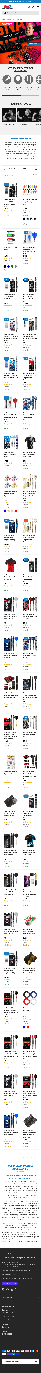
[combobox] (20, 13)
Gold (8, 510)
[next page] (35, 1157)
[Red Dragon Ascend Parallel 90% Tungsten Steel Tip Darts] (11, 840)
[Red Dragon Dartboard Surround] (30, 998)
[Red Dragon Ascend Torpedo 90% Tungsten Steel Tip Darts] (11, 880)
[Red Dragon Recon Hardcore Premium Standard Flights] (11, 801)
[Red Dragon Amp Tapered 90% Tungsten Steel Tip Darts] (11, 643)
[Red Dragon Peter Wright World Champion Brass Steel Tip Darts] (30, 880)
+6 (5, 270)
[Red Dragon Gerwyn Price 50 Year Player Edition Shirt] (30, 840)
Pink (12, 510)
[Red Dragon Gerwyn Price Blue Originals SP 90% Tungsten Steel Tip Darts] (11, 363)
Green (12, 266)
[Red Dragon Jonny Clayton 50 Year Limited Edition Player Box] (30, 761)
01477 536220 (7, 1334)
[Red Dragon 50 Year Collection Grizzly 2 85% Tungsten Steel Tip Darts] (30, 1042)
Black (24, 219)
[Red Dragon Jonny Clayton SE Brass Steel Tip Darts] (30, 604)
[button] (33, 7)
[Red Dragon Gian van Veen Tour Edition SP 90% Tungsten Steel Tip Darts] (30, 324)
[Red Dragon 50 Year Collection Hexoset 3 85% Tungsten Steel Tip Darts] (11, 998)
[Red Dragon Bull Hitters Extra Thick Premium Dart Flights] (30, 919)
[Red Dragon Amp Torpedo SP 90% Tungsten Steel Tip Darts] (11, 525)
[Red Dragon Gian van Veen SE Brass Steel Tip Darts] (30, 722)
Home (3, 19)
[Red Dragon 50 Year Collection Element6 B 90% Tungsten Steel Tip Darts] (11, 1042)
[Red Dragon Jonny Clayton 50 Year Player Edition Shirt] (11, 565)
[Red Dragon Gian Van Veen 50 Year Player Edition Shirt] (30, 442)
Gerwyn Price (20, 1186)
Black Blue (27, 219)
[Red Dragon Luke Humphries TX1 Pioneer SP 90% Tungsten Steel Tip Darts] (11, 324)
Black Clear (31, 219)
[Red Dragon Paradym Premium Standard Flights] (11, 481)
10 (32, 1157)
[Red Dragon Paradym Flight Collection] (11, 761)
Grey (15, 266)
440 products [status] (8, 175)
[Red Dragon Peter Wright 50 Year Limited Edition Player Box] (11, 683)
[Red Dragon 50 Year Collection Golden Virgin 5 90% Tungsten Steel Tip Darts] (11, 722)
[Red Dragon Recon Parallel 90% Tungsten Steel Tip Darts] (11, 1081)
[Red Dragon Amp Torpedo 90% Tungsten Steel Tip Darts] (11, 1120)
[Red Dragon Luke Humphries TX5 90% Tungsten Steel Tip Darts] (30, 403)
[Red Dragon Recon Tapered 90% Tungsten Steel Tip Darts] (11, 604)
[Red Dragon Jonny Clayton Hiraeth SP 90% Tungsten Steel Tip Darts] (30, 363)
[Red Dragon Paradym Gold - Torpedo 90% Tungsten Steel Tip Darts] (30, 481)
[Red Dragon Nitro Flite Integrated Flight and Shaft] (30, 190)
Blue (8, 266)
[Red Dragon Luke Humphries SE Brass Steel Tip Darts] (30, 643)
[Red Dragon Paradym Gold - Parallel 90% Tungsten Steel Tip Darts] (30, 525)
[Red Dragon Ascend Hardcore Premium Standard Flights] (30, 958)
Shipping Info (6, 1320)
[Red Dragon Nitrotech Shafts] (11, 237)
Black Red (35, 219)
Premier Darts (9, 1368)
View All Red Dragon (20, 71)
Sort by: (9, 169)
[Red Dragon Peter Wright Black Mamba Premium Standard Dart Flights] (30, 1120)
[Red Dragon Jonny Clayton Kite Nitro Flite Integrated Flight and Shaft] (11, 403)
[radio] (33, 175)
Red (15, 510)
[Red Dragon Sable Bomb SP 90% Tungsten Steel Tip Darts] (11, 284)
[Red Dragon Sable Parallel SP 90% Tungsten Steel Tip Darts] (30, 284)
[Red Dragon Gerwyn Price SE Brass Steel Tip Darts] (11, 442)
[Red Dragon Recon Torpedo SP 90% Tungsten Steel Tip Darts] (11, 958)
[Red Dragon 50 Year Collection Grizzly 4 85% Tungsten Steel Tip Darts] (30, 1081)
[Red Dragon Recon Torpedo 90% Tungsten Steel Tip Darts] (11, 919)
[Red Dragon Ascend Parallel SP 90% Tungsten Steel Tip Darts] (30, 565)
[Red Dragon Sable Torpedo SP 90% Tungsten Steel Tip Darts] (11, 190)
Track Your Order (7, 1312)
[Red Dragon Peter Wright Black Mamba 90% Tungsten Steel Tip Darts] (30, 683)
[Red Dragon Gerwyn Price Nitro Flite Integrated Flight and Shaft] (30, 237)
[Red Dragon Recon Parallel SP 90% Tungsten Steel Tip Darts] (30, 801)
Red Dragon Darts (14, 1228)
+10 (25, 223)
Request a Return (8, 1316)
